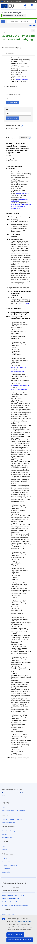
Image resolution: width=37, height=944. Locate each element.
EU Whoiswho (6, 868)
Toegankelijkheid (7, 837)
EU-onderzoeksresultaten (9, 865)
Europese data (6, 862)
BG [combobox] (8, 114)
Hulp (3, 807)
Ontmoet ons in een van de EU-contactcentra (15, 905)
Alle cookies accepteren (15, 934)
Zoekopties (32, 25)
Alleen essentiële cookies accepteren (20, 939)
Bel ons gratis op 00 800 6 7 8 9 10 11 (13, 895)
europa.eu (16, 887)
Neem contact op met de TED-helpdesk (13, 810)
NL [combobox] (7, 98)
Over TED (5, 846)
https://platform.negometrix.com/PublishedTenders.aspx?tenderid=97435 (21, 206)
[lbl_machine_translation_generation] (22, 126)
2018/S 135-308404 (23, 303)
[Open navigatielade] (4, 32)
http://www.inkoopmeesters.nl (20, 385)
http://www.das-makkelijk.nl (19, 389)
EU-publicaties (6, 872)
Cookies (4, 834)
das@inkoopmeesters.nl (18, 367)
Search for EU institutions (9, 914)
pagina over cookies (24, 921)
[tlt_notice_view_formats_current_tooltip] (30, 138)
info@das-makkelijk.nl (22, 79)
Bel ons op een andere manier (10, 898)
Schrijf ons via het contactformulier (12, 902)
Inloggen (25, 7)
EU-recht (4, 858)
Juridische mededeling (8, 831)
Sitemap (4, 849)
